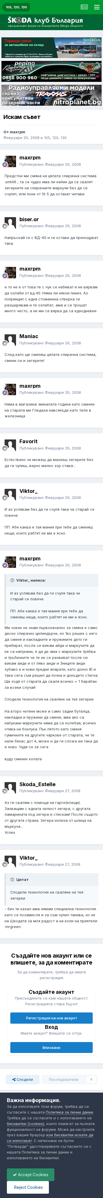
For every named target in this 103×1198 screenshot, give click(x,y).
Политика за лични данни (69, 1112)
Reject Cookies (28, 1187)
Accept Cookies (32, 1174)
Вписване (51, 1047)
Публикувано (50, 164)
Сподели (24, 1079)
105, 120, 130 (55, 137)
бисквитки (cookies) (25, 1123)
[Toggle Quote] (12, 580)
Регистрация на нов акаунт (51, 1018)
